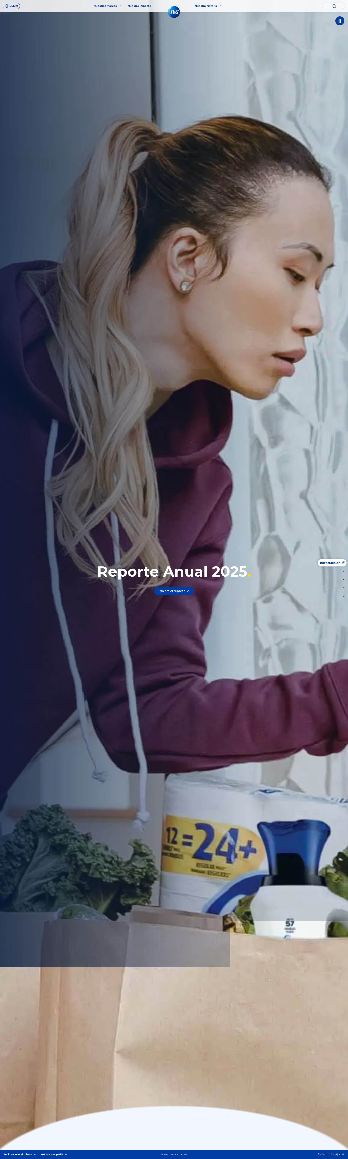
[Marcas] (343, 579)
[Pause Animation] (339, 20)
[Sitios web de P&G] (343, 596)
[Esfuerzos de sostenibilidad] (343, 587)
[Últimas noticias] (343, 571)
